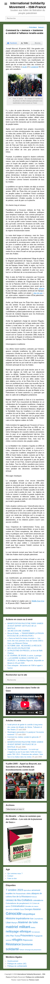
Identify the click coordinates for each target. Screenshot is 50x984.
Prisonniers (26, 935)
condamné (34, 67)
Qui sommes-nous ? (14, 873)
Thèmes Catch (34, 980)
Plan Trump (15, 936)
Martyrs (14, 923)
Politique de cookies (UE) (16, 964)
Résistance (13, 944)
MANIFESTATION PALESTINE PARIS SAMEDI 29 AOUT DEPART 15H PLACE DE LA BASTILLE (25, 625)
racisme (8, 940)
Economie (9, 909)
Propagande (38, 936)
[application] (25, 704)
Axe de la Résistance (22, 897)
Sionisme (27, 944)
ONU (8, 936)
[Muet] (37, 712)
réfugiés (17, 939)
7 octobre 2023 (14, 890)
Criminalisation (18, 906)
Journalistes (38, 919)
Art (14, 894)
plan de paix (38, 293)
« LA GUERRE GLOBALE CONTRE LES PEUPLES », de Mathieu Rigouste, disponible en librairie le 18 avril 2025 (25, 660)
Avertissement (12, 961)
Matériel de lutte (28, 922)
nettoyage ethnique (18, 931)
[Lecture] (9, 712)
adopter (41, 288)
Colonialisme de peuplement (17, 903)
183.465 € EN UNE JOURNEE (18, 631)
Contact (10, 876)
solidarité (12, 949)
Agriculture (27, 890)
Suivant (42, 27)
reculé (24, 67)
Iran (32, 918)
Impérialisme (23, 918)
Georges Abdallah (32, 909)
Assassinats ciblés (23, 894)
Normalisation (36, 932)
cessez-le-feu (13, 900)
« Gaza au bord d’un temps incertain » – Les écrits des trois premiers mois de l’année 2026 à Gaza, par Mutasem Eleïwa (25, 640)
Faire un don (12, 878)
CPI (30, 903)
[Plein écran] (41, 712)
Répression (28, 940)
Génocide (14, 913)
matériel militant (18, 927)
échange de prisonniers (33, 950)
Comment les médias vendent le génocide (23, 737)
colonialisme (38, 900)
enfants (16, 909)
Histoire (10, 918)
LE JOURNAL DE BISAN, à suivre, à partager (24, 656)
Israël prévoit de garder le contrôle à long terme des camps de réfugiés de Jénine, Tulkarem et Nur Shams (24, 727)
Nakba (33, 927)
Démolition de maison (31, 906)
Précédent (32, 27)
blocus (34, 897)
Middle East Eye (38, 601)
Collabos (27, 900)
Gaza (22, 909)
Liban (8, 922)
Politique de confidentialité (17, 966)
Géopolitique (28, 914)
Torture (21, 950)
